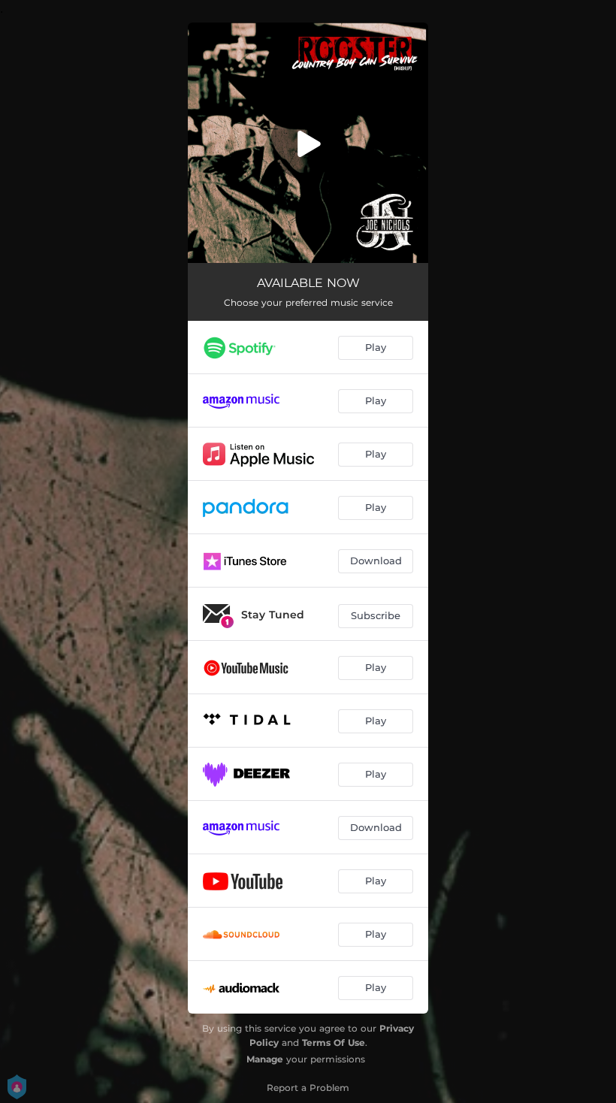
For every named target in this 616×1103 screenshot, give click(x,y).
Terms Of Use (333, 1042)
